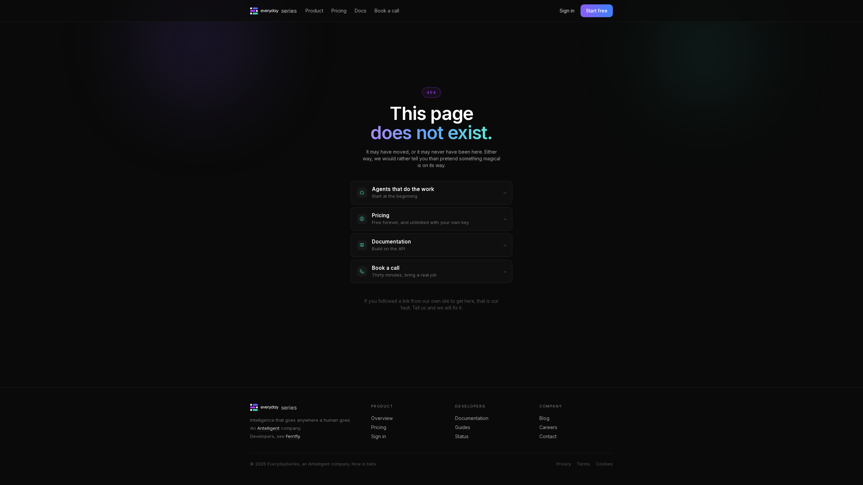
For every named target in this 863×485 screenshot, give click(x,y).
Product (314, 10)
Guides (462, 427)
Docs (360, 10)
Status (462, 436)
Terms (583, 463)
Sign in (567, 10)
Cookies (604, 463)
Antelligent (268, 428)
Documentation (471, 418)
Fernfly (293, 436)
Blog (544, 418)
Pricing (339, 10)
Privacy (563, 463)
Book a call (387, 10)
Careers (548, 427)
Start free (596, 10)
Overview (382, 418)
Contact (548, 436)
